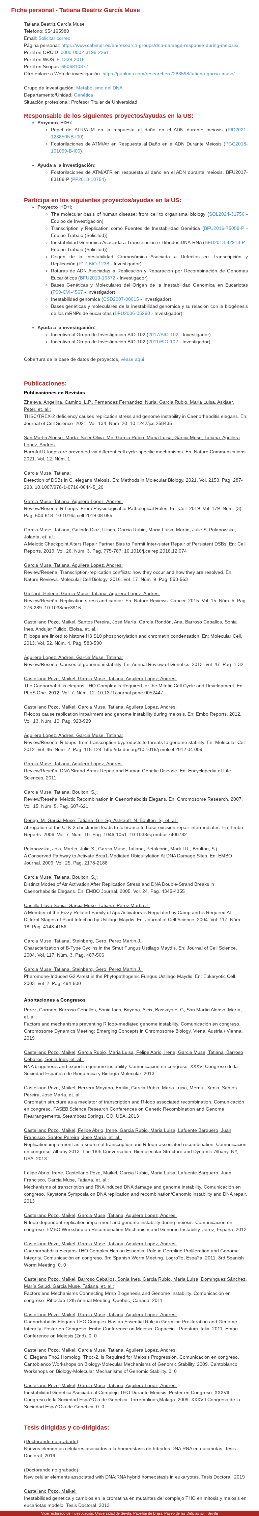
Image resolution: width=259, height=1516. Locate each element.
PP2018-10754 (88, 179)
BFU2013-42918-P (225, 242)
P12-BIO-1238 (94, 263)
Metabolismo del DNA (99, 87)
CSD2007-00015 (121, 299)
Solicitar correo (54, 38)
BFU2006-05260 (132, 313)
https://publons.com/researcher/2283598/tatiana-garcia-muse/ (169, 73)
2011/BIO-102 (163, 341)
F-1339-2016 (71, 59)
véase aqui (132, 359)
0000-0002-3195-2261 (85, 52)
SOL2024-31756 (226, 214)
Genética (83, 95)
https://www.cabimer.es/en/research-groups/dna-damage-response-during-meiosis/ (149, 45)
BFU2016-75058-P (224, 228)
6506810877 (74, 66)
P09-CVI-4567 (68, 292)
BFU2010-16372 (97, 278)
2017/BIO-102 (163, 334)
